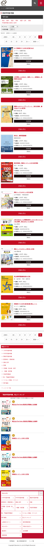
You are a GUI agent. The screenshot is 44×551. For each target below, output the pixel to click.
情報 (29, 20)
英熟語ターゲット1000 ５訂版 (20, 474)
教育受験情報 (26, 522)
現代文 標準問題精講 (20, 135)
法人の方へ (5, 526)
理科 (17, 20)
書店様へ (4, 531)
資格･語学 (6, 362)
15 (19, 37)
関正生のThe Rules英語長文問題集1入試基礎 (24, 404)
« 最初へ (5, 37)
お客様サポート (6, 522)
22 (16, 41)
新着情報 (4, 535)
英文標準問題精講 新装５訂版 (22, 276)
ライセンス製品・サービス (10, 380)
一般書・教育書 (7, 371)
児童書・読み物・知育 (9, 368)
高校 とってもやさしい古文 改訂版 (23, 192)
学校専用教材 (7, 374)
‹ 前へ (13, 37)
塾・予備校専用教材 (8, 377)
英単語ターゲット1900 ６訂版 (20, 438)
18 (35, 37)
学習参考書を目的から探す (9, 23)
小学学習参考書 (7, 350)
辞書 (4, 365)
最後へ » (35, 41)
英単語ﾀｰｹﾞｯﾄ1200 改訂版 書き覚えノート (25, 304)
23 (21, 41)
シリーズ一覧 (7, 388)
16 (25, 37)
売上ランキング (26, 517)
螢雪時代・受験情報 (8, 359)
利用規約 (12, 541)
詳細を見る (22, 70)
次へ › (28, 41)
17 (30, 37)
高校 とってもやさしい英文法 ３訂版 (24, 249)
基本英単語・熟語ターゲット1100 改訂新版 (26, 163)
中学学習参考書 (7, 353)
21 (11, 41)
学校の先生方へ (27, 526)
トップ (2, 8)
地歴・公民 (23, 20)
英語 (3, 20)
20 (6, 41)
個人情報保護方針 (22, 541)
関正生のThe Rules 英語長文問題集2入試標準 (24, 421)
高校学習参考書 (7, 356)
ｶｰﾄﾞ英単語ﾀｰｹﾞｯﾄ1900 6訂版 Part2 (24, 48)
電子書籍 (5, 383)
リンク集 (31, 541)
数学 (8, 20)
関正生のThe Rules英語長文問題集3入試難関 (24, 457)
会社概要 (25, 531)
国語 (12, 20)
